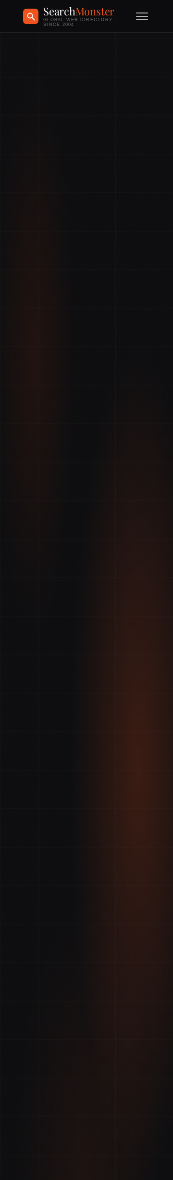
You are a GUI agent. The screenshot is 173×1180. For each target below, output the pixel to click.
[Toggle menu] (142, 16)
